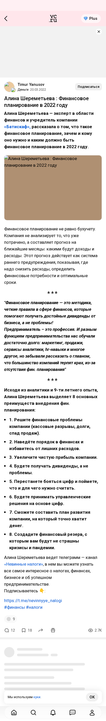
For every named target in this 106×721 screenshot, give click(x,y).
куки (36, 697)
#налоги (34, 607)
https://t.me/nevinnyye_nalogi (33, 600)
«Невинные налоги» (23, 564)
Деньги (23, 89)
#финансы (14, 607)
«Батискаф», (17, 126)
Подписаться (88, 87)
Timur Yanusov (30, 84)
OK (92, 697)
